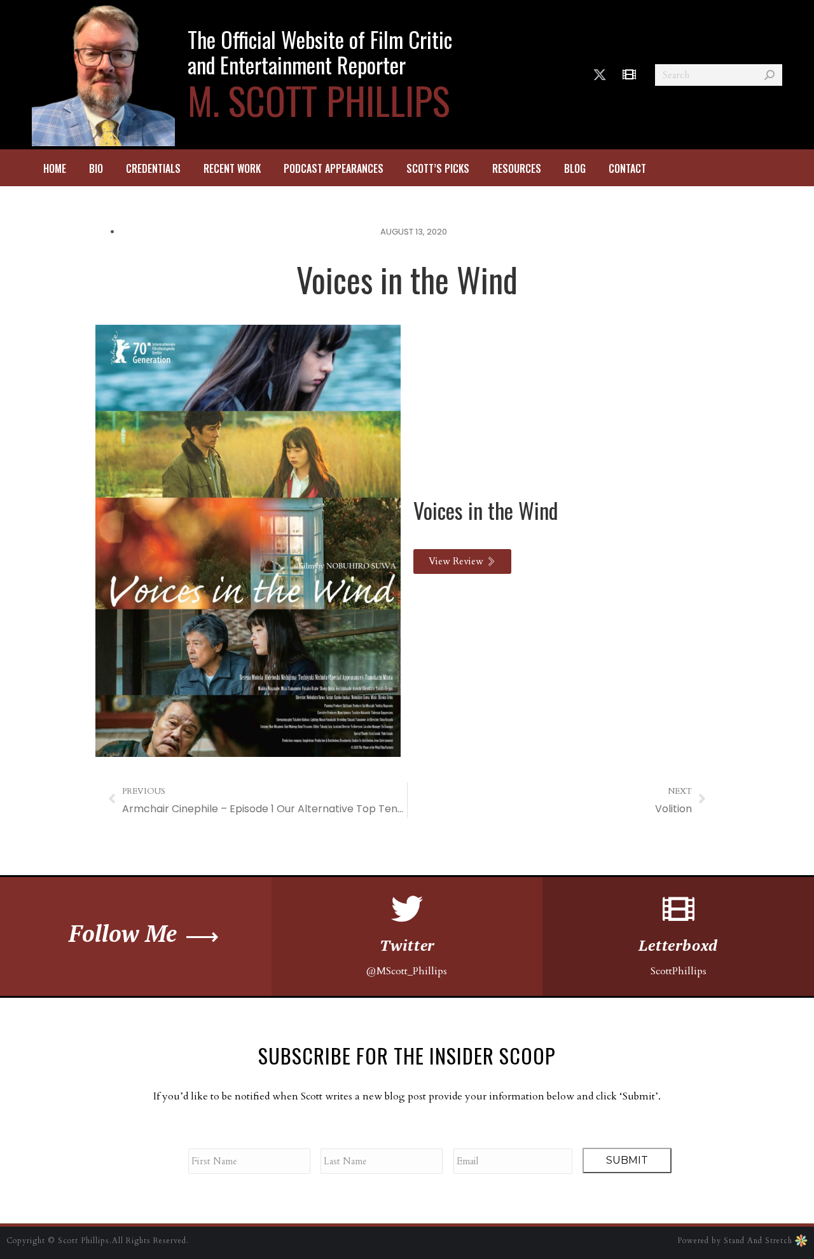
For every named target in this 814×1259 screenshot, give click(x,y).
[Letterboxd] (678, 909)
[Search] (769, 75)
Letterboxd (678, 945)
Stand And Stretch (759, 1240)
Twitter (407, 945)
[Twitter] (407, 909)
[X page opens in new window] (599, 75)
